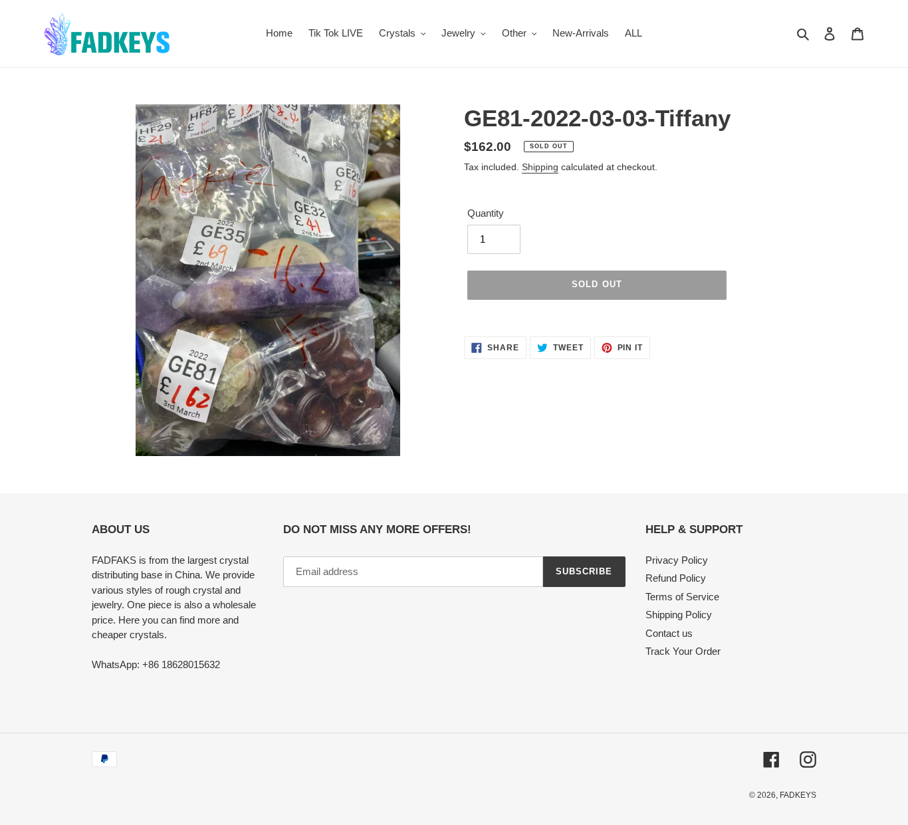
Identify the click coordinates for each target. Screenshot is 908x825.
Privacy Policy (676, 560)
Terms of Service (682, 596)
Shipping (540, 167)
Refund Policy (675, 578)
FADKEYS (798, 795)
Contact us (669, 633)
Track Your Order (683, 651)
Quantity (485, 213)
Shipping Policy (678, 614)
